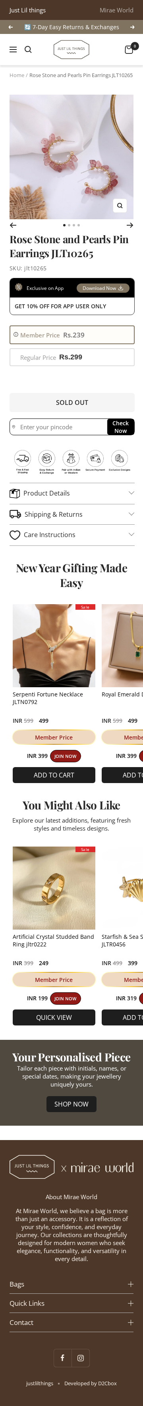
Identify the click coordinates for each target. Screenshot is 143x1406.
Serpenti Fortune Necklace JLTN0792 (48, 698)
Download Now (99, 288)
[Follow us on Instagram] (80, 1358)
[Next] (130, 225)
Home (17, 75)
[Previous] (13, 225)
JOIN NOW (65, 756)
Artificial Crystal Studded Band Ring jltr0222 (53, 940)
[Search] (28, 49)
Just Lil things (28, 10)
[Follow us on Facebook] (63, 1358)
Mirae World (116, 10)
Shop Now (71, 1104)
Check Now (120, 426)
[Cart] (128, 49)
